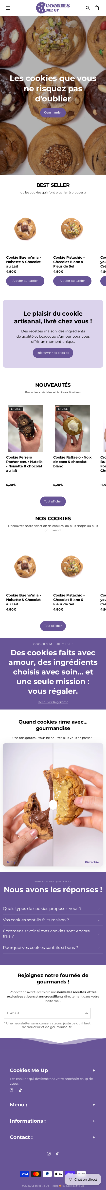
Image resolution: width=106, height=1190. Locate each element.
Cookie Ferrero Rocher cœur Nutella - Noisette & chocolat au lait (24, 464)
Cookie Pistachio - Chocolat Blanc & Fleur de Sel (68, 261)
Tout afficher (53, 501)
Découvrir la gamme (53, 702)
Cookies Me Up (40, 1185)
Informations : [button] (28, 1121)
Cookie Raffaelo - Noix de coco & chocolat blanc (72, 461)
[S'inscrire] (86, 1013)
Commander (53, 112)
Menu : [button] (18, 1105)
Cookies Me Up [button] (29, 1070)
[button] (7, 7)
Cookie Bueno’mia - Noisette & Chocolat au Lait (23, 261)
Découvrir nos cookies (53, 353)
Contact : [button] (21, 1137)
